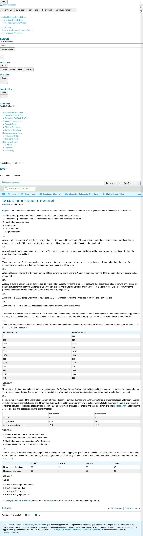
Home (13, 194)
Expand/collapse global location (139, 193)
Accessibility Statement (90, 530)
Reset (4, 66)
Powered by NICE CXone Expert (37, 525)
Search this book (6, 41)
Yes (29, 515)
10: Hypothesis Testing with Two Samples (123, 194)
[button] (9, 148)
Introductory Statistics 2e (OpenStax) (83, 194)
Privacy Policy (58, 530)
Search (6, 189)
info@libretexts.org (11, 532)
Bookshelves (29, 194)
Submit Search (7, 49)
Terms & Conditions (73, 530)
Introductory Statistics (52, 194)
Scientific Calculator (13, 130)
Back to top (6, 508)
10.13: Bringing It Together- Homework (16, 501)
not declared (48, 501)
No (39, 515)
